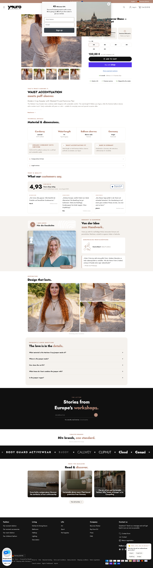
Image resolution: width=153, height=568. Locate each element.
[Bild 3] (51, 74)
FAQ (91, 536)
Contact (124, 537)
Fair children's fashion (10, 536)
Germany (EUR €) (144, 1)
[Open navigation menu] (4, 7)
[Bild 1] (26, 74)
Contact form (126, 533)
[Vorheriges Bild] (25, 40)
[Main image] (54, 307)
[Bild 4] (63, 74)
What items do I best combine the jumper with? (46, 371)
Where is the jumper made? (39, 359)
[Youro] (14, 7)
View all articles (75, 502)
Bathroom (35, 529)
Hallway (34, 533)
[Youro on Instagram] (123, 549)
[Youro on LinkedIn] (125, 549)
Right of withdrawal (47, 563)
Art (62, 526)
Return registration (127, 540)
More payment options (110, 71)
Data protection (71, 560)
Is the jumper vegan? (36, 378)
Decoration (35, 540)
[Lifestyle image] (102, 317)
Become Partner (95, 526)
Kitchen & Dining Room (39, 526)
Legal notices (35, 165)
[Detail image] (102, 292)
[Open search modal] (124, 7)
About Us (34, 560)
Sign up (59, 30)
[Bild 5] (75, 74)
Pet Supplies (65, 533)
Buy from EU (94, 529)
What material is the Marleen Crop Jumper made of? (47, 352)
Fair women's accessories (11, 529)
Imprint (56, 563)
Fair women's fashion (9, 526)
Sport (63, 529)
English (133, 1)
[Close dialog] (108, 4)
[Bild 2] (39, 74)
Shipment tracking (47, 560)
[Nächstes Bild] (78, 40)
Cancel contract (36, 563)
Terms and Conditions (60, 560)
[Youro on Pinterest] (120, 549)
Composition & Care (37, 159)
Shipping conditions (82, 560)
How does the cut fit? (37, 365)
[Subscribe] (96, 415)
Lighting (34, 536)
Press (91, 533)
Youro (16, 559)
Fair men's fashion (9, 533)
